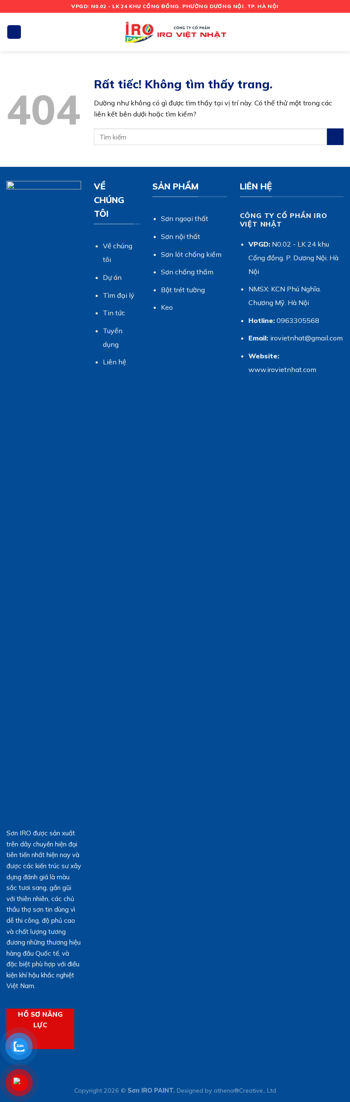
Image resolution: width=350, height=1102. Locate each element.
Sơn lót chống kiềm (191, 254)
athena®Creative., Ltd (245, 1090)
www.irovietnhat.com (282, 369)
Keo (167, 307)
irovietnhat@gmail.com (306, 338)
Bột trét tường (183, 289)
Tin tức (114, 312)
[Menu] (14, 32)
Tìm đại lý (118, 295)
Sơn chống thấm (187, 272)
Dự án (112, 277)
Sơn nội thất (180, 236)
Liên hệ (114, 362)
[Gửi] (335, 136)
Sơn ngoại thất (184, 218)
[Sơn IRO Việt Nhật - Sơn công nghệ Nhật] (175, 32)
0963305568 (298, 320)
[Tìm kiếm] (340, 31)
